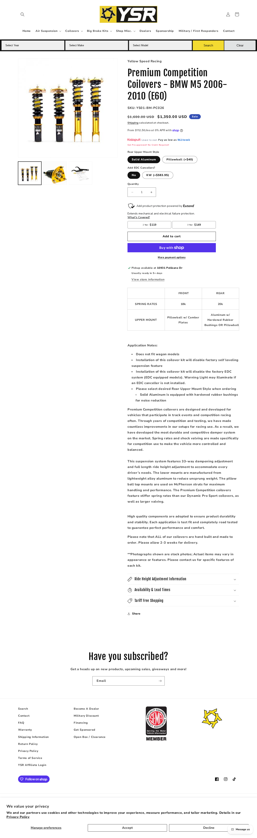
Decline (208, 828)
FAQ (21, 723)
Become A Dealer (86, 709)
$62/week (183, 140)
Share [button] (136, 614)
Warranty (25, 730)
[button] (22, 14)
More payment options (172, 257)
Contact (24, 716)
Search (23, 709)
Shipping (133, 123)
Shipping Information (33, 737)
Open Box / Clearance (90, 737)
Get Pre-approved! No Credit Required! (148, 144)
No (134, 175)
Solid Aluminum (144, 159)
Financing (81, 723)
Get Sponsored (84, 730)
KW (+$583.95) (157, 175)
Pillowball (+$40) (179, 159)
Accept (127, 828)
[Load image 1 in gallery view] (29, 173)
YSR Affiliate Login (32, 765)
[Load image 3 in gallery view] (80, 173)
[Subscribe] (160, 681)
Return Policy (28, 744)
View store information (148, 279)
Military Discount (86, 716)
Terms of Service (30, 758)
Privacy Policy (18, 817)
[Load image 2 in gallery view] (55, 173)
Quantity (133, 184)
